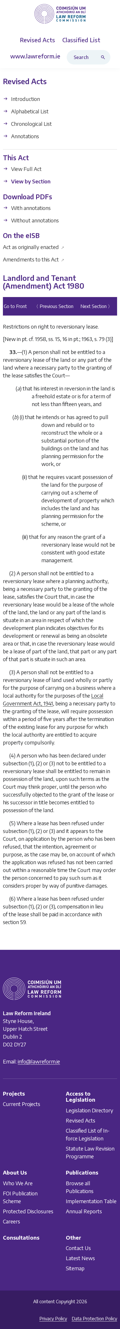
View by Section (30, 181)
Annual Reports (84, 1211)
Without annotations (34, 220)
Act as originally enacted (33, 247)
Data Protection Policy (94, 1318)
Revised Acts (80, 1120)
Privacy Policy (53, 1318)
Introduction (25, 98)
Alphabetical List (29, 111)
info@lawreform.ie (39, 1061)
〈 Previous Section (53, 306)
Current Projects (21, 1104)
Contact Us (78, 1248)
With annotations (30, 207)
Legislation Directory (89, 1110)
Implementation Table (91, 1200)
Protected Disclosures (28, 1211)
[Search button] (104, 57)
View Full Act (26, 169)
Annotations (24, 136)
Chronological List (31, 123)
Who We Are (18, 1182)
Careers (11, 1221)
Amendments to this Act (33, 259)
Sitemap (75, 1268)
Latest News (80, 1258)
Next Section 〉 (96, 306)
